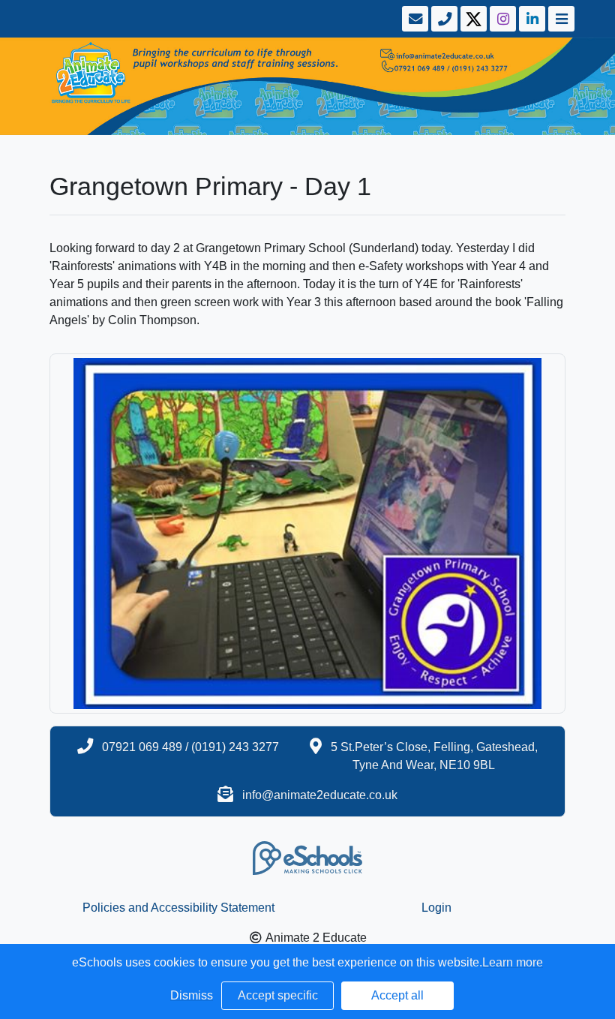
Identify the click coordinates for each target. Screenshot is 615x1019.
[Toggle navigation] (559, 19)
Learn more (512, 962)
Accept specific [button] (278, 995)
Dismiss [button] (191, 995)
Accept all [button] (397, 995)
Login (437, 907)
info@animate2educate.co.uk (320, 795)
